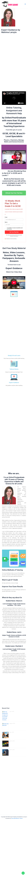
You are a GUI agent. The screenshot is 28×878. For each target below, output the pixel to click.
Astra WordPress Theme (16, 818)
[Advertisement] (14, 48)
